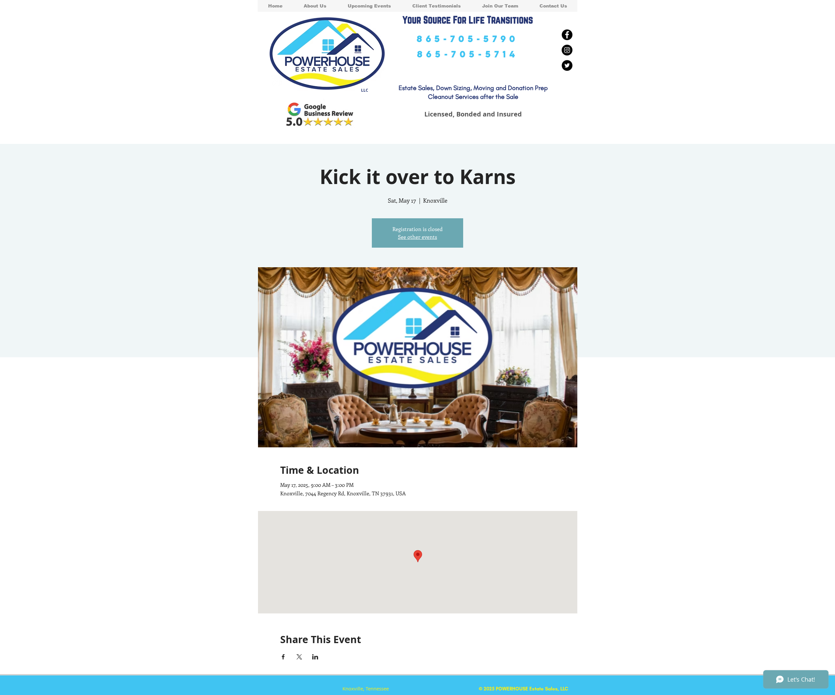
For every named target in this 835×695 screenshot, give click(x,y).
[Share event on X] (299, 656)
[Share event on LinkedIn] (315, 656)
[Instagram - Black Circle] (567, 50)
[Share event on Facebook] (283, 656)
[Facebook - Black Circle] (567, 34)
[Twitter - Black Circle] (567, 65)
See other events (417, 236)
